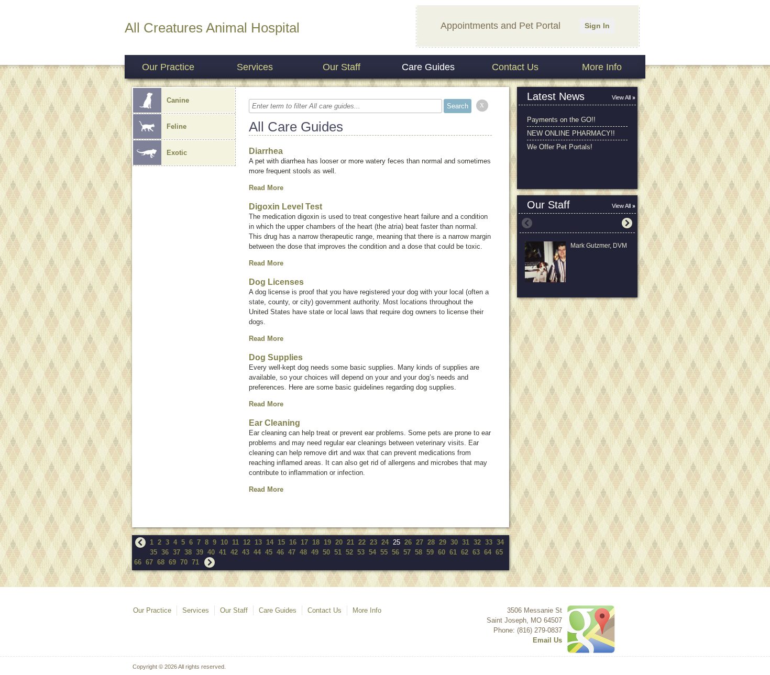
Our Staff (341, 67)
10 (224, 542)
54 (372, 552)
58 (418, 552)
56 (395, 552)
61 (453, 552)
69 (172, 562)
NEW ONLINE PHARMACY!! (571, 133)
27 (419, 542)
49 (314, 552)
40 (211, 552)
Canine (178, 100)
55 (384, 552)
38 (188, 552)
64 (487, 552)
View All (621, 97)
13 (258, 542)
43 (245, 552)
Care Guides (428, 67)
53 (361, 552)
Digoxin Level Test (285, 206)
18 (316, 542)
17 (304, 542)
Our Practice (168, 67)
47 (291, 552)
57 (407, 552)
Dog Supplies (276, 357)
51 (338, 552)
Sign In (597, 25)
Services (255, 67)
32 (477, 542)
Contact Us (515, 67)
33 (488, 542)
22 (362, 542)
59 (430, 552)
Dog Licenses (276, 282)
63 (476, 552)
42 (234, 552)
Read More (266, 188)
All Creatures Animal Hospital (212, 28)
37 (176, 552)
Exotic (177, 153)
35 (153, 552)
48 (303, 552)
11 (235, 542)
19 (327, 542)
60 (441, 552)
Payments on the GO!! (561, 120)
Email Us (547, 640)
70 (184, 562)
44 (257, 552)
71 (195, 562)
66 (137, 562)
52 (349, 552)
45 (268, 552)
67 (149, 562)
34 (500, 542)
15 (281, 542)
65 (499, 552)
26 (408, 542)
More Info (602, 67)
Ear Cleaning (274, 422)
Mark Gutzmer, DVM (598, 245)
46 (280, 552)
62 (464, 552)
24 (385, 542)
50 (326, 552)
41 (222, 552)
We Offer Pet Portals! (559, 147)
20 (339, 542)
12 (246, 542)
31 (465, 542)
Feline (176, 126)
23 (373, 542)
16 (292, 542)
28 (431, 542)
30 (454, 542)
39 (199, 552)
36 (165, 552)
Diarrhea (266, 151)
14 (269, 542)
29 (442, 542)
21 (350, 542)
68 (160, 562)
